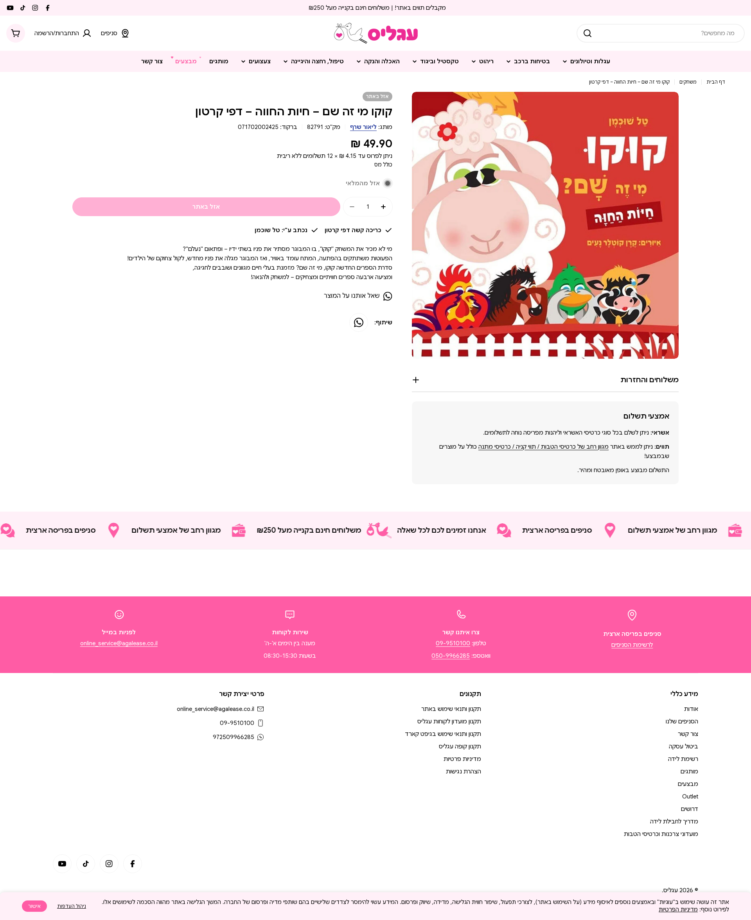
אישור (34, 906)
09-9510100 (453, 643)
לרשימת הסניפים (632, 644)
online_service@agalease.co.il (119, 643)
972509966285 (233, 737)
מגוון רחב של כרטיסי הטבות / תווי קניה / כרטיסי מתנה (543, 446)
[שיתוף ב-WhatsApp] (358, 322)
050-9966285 (450, 655)
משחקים (688, 82)
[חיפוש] (587, 33)
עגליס (670, 890)
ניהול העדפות (71, 906)
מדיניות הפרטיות (678, 909)
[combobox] (661, 33)
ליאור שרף (363, 127)
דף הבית (715, 82)
